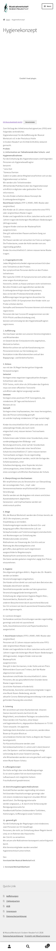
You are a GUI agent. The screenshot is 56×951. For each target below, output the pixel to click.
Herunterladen (30, 122)
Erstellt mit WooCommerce (37, 936)
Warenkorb (43, 944)
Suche (28, 946)
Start (8, 19)
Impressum (11, 911)
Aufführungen (12, 896)
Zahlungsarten (13, 901)
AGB (8, 906)
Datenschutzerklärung (16, 916)
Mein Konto (9, 946)
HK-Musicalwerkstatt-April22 (12, 122)
